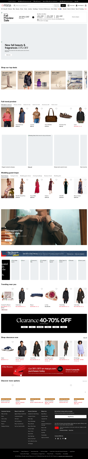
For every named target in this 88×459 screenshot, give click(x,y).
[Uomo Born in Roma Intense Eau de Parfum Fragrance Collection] (22, 392)
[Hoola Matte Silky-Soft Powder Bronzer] (7, 392)
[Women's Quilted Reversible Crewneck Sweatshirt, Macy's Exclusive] (80, 348)
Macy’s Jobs (43, 427)
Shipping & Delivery (5, 426)
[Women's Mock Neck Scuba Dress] (51, 186)
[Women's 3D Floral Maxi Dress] (36, 186)
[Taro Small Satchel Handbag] (51, 115)
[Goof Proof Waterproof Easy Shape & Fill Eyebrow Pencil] (65, 392)
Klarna (2, 416)
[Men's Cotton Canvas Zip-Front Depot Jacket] (80, 115)
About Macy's (44, 413)
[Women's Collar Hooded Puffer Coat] (22, 295)
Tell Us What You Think (32, 441)
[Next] (85, 80)
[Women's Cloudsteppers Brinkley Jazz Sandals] (7, 348)
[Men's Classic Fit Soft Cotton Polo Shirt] (22, 348)
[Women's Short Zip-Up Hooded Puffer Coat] (80, 295)
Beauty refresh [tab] (17, 104)
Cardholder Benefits (18, 416)
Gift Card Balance (18, 421)
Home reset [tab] (54, 104)
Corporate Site (44, 418)
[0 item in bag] (86, 5)
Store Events (30, 433)
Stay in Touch (30, 431)
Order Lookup (4, 418)
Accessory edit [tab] (45, 104)
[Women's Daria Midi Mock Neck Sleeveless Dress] (22, 186)
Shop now (8, 54)
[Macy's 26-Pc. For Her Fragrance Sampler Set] (7, 295)
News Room (43, 430)
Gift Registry (30, 443)
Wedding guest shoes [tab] (25, 175)
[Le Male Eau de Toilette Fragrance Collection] (51, 392)
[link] (22, 125)
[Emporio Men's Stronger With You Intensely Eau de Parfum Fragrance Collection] (80, 392)
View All (85, 337)
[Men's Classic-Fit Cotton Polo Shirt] (51, 348)
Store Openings (31, 436)
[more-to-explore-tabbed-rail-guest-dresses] (7, 188)
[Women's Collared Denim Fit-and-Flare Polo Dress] (22, 115)
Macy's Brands (31, 423)
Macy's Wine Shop (31, 426)
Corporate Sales (44, 416)
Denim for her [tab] (27, 104)
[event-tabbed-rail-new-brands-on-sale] (7, 117)
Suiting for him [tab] (14, 175)
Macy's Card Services (19, 423)
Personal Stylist (31, 428)
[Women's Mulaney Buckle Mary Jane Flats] (65, 115)
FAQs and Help (4, 413)
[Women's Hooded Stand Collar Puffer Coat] (65, 295)
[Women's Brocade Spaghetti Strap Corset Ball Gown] (80, 186)
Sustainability (43, 435)
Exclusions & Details (64, 430)
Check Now (71, 430)
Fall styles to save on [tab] (6, 104)
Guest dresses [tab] (4, 175)
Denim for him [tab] (36, 104)
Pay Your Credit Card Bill (19, 426)
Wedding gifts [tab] (57, 175)
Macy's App (30, 418)
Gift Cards (17, 418)
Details (47, 20)
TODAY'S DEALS (12, 1)
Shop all (30, 167)
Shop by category (75, 16)
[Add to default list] (27, 108)
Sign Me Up (70, 416)
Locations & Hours (31, 416)
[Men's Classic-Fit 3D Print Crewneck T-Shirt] (36, 115)
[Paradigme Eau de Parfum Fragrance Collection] (36, 392)
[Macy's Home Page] (6, 5)
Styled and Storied (45, 437)
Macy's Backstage (31, 421)
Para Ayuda (3, 421)
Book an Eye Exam (31, 438)
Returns (2, 423)
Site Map (43, 432)
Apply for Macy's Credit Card (20, 413)
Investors (43, 421)
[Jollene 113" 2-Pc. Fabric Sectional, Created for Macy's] (36, 295)
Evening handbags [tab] (37, 175)
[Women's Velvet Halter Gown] (65, 186)
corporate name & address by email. (65, 456)
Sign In (63, 5)
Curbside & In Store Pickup (33, 413)
